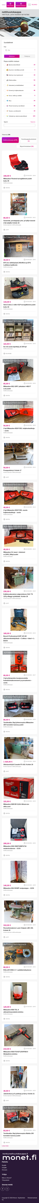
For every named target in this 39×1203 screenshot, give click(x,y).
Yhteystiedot (5, 1180)
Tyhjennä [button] (32, 122)
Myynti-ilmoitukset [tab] (27, 146)
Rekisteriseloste (32, 1198)
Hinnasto (4, 1170)
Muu (10, 100)
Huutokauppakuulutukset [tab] (28, 140)
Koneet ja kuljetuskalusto (16, 90)
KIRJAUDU (10, 5)
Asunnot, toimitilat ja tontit (16, 70)
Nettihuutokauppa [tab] (10, 140)
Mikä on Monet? (7, 1178)
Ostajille (4, 1167)
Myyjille (4, 1165)
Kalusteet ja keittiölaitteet (16, 85)
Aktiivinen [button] (12, 56)
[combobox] (19, 125)
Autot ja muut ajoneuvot (16, 75)
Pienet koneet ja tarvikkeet (17, 106)
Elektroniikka (12, 80)
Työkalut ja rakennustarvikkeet (18, 116)
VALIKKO (34, 4)
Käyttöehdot (21, 1198)
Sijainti (6, 122)
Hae (5, 47)
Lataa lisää (5, 1146)
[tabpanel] (19, 647)
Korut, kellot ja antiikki (15, 95)
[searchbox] (4, 125)
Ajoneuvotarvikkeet (14, 65)
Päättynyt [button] (27, 56)
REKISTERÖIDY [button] (21, 5)
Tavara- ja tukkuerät (15, 111)
